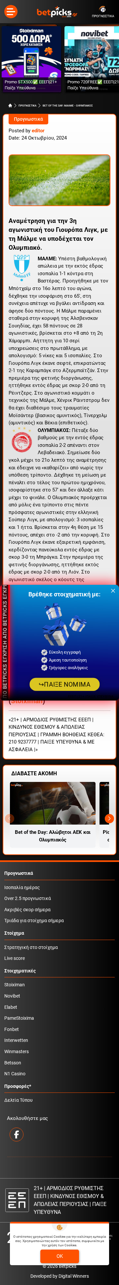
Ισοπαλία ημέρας (22, 887)
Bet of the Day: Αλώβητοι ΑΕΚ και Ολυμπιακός (53, 836)
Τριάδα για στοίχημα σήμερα (34, 920)
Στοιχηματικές (20, 971)
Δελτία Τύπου (18, 1100)
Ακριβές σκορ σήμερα (27, 910)
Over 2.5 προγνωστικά (27, 898)
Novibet (12, 996)
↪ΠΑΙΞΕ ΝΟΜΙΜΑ (64, 684)
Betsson (12, 1063)
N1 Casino (14, 1074)
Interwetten (16, 1040)
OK (60, 1256)
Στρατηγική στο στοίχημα (31, 947)
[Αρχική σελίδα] (10, 105)
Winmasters (16, 1051)
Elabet (10, 1007)
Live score (14, 958)
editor (38, 131)
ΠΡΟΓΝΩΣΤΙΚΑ (27, 105)
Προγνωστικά (28, 119)
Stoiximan (27, 701)
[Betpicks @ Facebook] (16, 1134)
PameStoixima (19, 1018)
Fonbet (11, 1029)
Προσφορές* (17, 1086)
